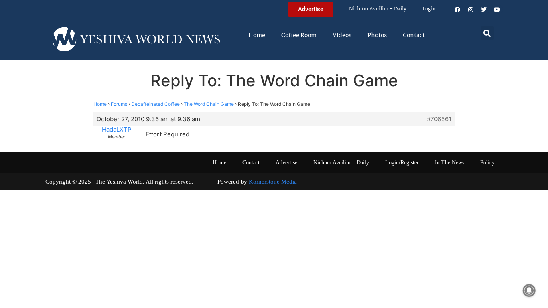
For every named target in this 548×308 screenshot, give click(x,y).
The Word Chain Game (209, 104)
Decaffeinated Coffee (155, 104)
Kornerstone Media (273, 181)
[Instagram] (470, 9)
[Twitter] (483, 9)
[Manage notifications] (529, 290)
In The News (449, 163)
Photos (377, 36)
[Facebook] (457, 9)
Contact (414, 36)
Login (429, 9)
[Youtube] (497, 9)
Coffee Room (299, 36)
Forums (119, 104)
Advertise (286, 163)
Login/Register (402, 163)
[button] (487, 33)
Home (256, 36)
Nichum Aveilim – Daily (377, 9)
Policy (487, 163)
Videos (342, 36)
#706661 (439, 119)
